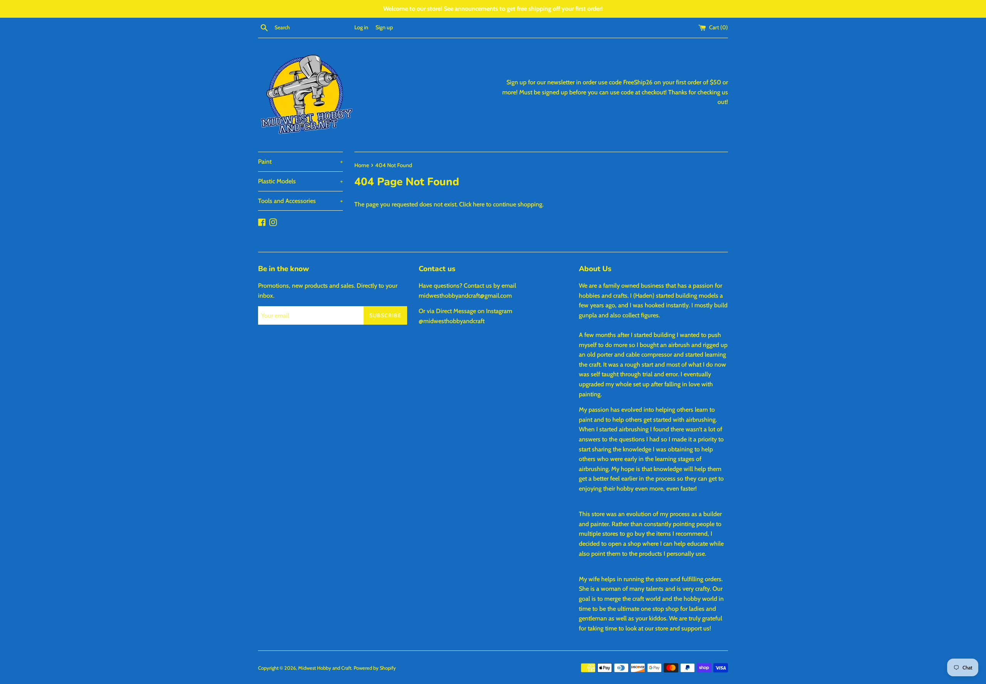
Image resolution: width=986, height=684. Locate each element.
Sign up (384, 27)
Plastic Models (300, 181)
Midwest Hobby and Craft (324, 668)
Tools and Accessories (300, 201)
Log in (361, 27)
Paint (300, 161)
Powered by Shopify (375, 668)
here (479, 204)
